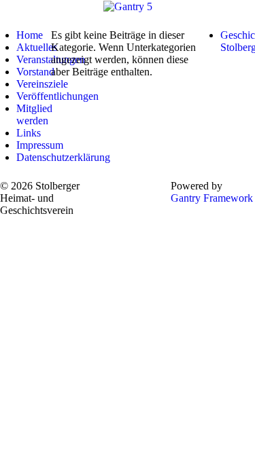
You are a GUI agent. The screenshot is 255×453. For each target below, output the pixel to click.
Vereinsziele (42, 84)
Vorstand (35, 71)
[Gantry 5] (127, 6)
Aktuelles (36, 47)
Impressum (39, 145)
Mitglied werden (34, 114)
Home (29, 35)
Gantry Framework (212, 198)
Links (28, 133)
